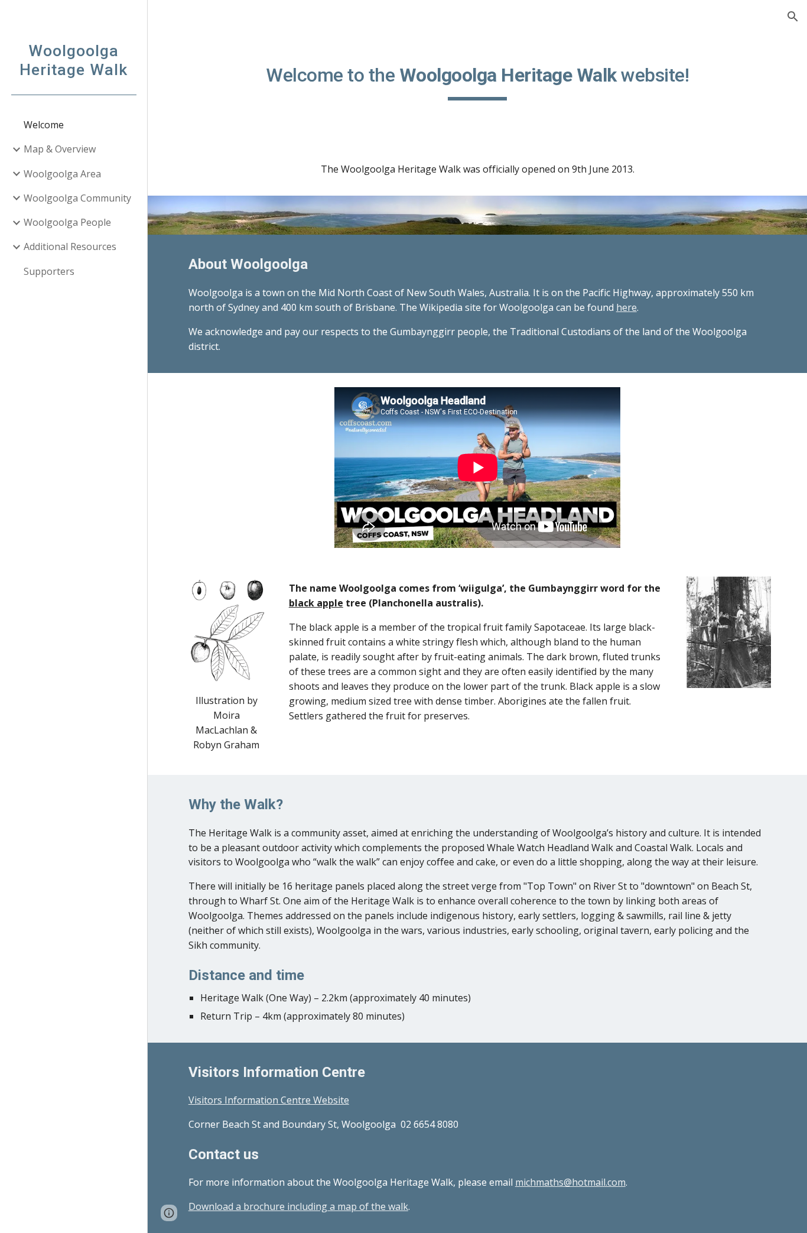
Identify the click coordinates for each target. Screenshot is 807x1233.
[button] (793, 16)
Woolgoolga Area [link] (62, 173)
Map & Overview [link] (60, 148)
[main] (478, 77)
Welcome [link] (44, 124)
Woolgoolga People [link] (67, 222)
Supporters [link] (49, 271)
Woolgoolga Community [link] (77, 198)
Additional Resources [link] (70, 246)
